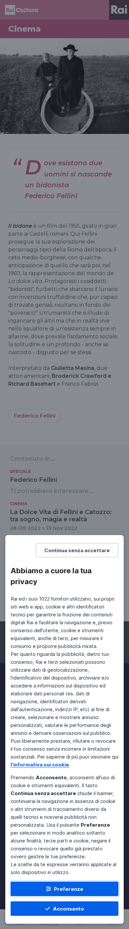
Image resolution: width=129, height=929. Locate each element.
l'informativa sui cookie (40, 764)
